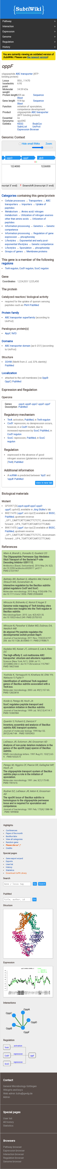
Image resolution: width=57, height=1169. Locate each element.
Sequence (38, 95)
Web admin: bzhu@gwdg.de (18, 1093)
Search (42, 884)
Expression (8, 31)
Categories (9, 195)
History (6, 47)
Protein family (10, 312)
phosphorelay (28, 237)
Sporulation (26, 247)
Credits (9, 848)
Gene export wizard (14, 858)
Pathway (7, 21)
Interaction (8, 26)
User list (9, 864)
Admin (6, 1097)
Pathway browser (12, 1147)
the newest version (37, 57)
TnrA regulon (11, 268)
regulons (7, 263)
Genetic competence (43, 244)
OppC (8, 381)
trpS (43, 475)
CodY (10, 423)
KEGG (20, 123)
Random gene (12, 842)
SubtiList (22, 126)
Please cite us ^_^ (13, 845)
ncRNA (13, 475)
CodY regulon (26, 268)
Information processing (17, 226)
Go (35, 884)
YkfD (14, 333)
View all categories (14, 839)
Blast (20, 97)
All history (8, 1122)
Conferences (11, 830)
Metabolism (11, 211)
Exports (9, 861)
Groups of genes (14, 251)
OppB (45, 377)
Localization (9, 373)
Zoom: (49, 143)
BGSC (52, 513)
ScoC (36, 430)
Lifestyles (10, 240)
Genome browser (12, 1161)
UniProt (36, 126)
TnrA (9, 419)
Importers (27, 204)
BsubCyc (37, 123)
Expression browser (14, 1150)
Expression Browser (28, 129)
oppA (10, 479)
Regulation (8, 41)
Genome (6, 36)
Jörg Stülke (39, 509)
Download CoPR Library (16, 873)
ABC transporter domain (17, 345)
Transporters (35, 200)
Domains (7, 341)
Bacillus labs (11, 836)
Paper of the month (14, 833)
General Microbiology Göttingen (20, 1086)
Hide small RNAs (31, 143)
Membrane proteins (36, 251)
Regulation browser (13, 1157)
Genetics (38, 226)
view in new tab (44, 482)
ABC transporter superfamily (20, 317)
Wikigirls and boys (13, 1089)
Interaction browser (13, 1154)
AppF (7, 333)
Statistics (10, 870)
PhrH (26, 305)
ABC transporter (24, 73)
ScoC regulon (42, 268)
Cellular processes (15, 200)
